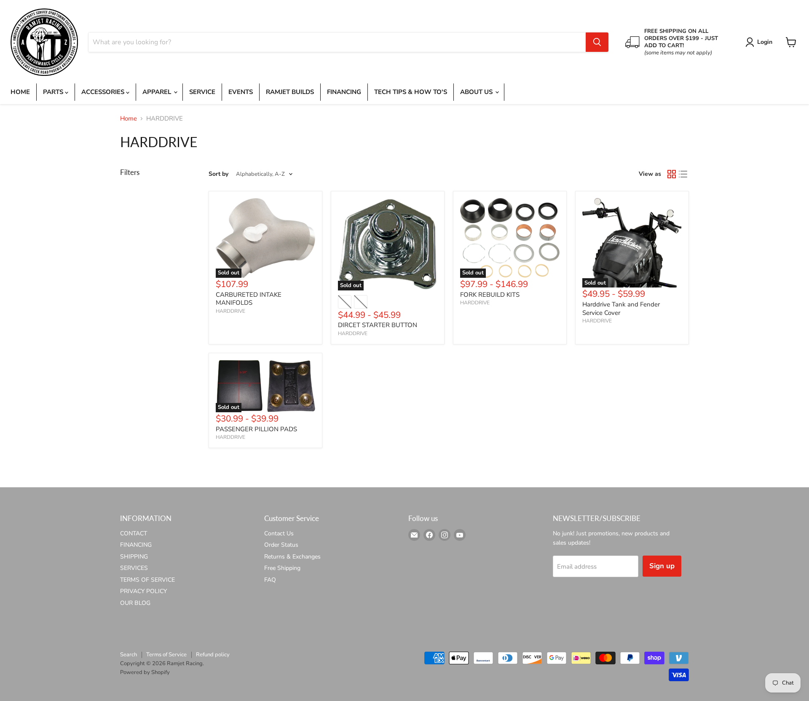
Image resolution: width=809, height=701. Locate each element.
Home (128, 118)
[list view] (683, 174)
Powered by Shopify (145, 672)
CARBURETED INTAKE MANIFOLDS (248, 298)
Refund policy (213, 654)
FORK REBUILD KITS (490, 294)
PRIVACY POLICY (143, 591)
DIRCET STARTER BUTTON (377, 325)
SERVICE (202, 92)
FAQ (270, 580)
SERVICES (134, 568)
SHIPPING (134, 557)
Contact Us (279, 533)
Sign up (662, 566)
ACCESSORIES (103, 92)
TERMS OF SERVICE (147, 580)
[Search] (597, 42)
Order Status (281, 545)
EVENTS (240, 92)
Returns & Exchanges (292, 557)
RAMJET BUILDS (290, 92)
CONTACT (133, 533)
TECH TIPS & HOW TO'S (410, 92)
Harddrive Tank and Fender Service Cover (621, 308)
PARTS (54, 92)
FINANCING (344, 92)
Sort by (218, 174)
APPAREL (157, 92)
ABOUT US (477, 92)
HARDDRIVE (230, 311)
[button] (760, 42)
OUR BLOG (135, 603)
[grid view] (672, 174)
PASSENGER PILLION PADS (256, 429)
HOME (20, 92)
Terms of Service (166, 654)
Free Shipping (282, 568)
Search (128, 654)
